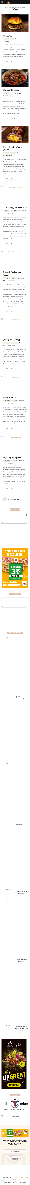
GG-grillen (16, 1177)
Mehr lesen (10, 61)
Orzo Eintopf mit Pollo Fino (14, 207)
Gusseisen (14, 210)
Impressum (24, 1177)
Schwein (6, 152)
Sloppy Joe (7, 36)
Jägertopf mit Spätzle (12, 457)
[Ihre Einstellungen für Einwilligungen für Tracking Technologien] (2, 1182)
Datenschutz (15, 1179)
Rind (11, 39)
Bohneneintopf (9, 397)
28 (12, 499)
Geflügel (6, 93)
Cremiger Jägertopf (11, 339)
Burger (6, 39)
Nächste (17, 499)
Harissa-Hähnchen (11, 90)
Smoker (13, 152)
